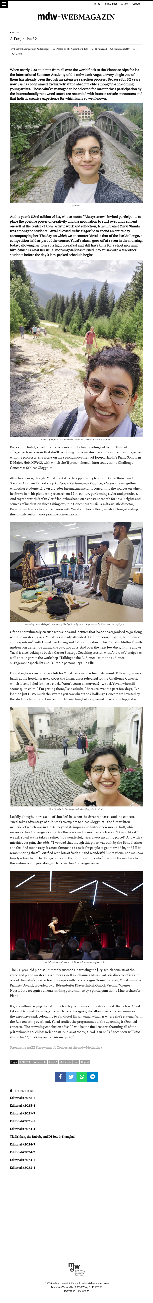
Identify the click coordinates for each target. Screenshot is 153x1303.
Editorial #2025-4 (22, 1105)
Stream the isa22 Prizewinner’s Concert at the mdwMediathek (56, 1047)
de (99, 3)
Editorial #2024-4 (22, 1129)
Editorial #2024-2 (22, 1152)
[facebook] (60, 1077)
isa (76, 1062)
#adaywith (40, 1062)
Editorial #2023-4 (22, 1167)
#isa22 (53, 1062)
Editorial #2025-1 (22, 1121)
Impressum (69, 1291)
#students (65, 1062)
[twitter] (71, 1077)
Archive (124, 3)
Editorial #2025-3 (22, 1113)
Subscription (111, 3)
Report (15, 32)
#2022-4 (25, 1062)
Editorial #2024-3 (22, 1144)
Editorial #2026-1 (22, 1098)
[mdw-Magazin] (76, 11)
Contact (136, 3)
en (94, 3)
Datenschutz (83, 1291)
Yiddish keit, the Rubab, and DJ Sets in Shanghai (42, 1136)
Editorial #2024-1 (22, 1160)
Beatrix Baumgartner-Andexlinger (31, 49)
